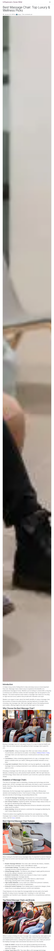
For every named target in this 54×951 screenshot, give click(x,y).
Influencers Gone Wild (12, 2)
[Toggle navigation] (49, 2)
